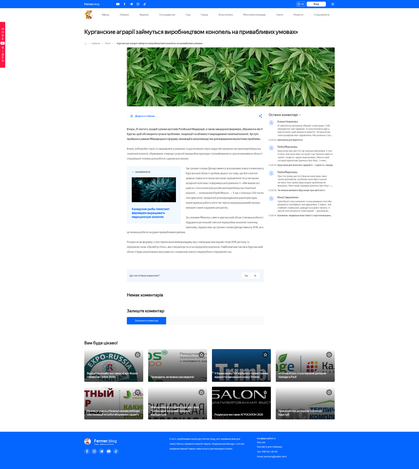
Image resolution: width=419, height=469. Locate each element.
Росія (108, 43)
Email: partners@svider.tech (272, 456)
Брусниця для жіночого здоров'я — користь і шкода (305, 165)
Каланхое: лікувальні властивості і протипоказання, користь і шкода (304, 215)
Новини (124, 14)
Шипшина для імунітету (290, 140)
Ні (255, 275)
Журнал (144, 14)
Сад (188, 14)
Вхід (316, 4)
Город (204, 14)
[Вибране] (333, 4)
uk (302, 5)
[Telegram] (131, 4)
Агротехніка (226, 14)
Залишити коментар (146, 320)
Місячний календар (254, 14)
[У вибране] (138, 355)
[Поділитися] (260, 116)
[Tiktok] (145, 4)
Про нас (261, 442)
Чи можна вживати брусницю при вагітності (301, 190)
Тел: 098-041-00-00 (267, 451)
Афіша (105, 14)
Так (246, 275)
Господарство (167, 14)
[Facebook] (125, 4)
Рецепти (298, 14)
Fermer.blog (89, 15)
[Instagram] (138, 4)
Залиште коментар (145, 310)
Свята (279, 14)
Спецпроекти (321, 14)
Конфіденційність (266, 438)
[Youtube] (118, 4)
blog (91, 4)
